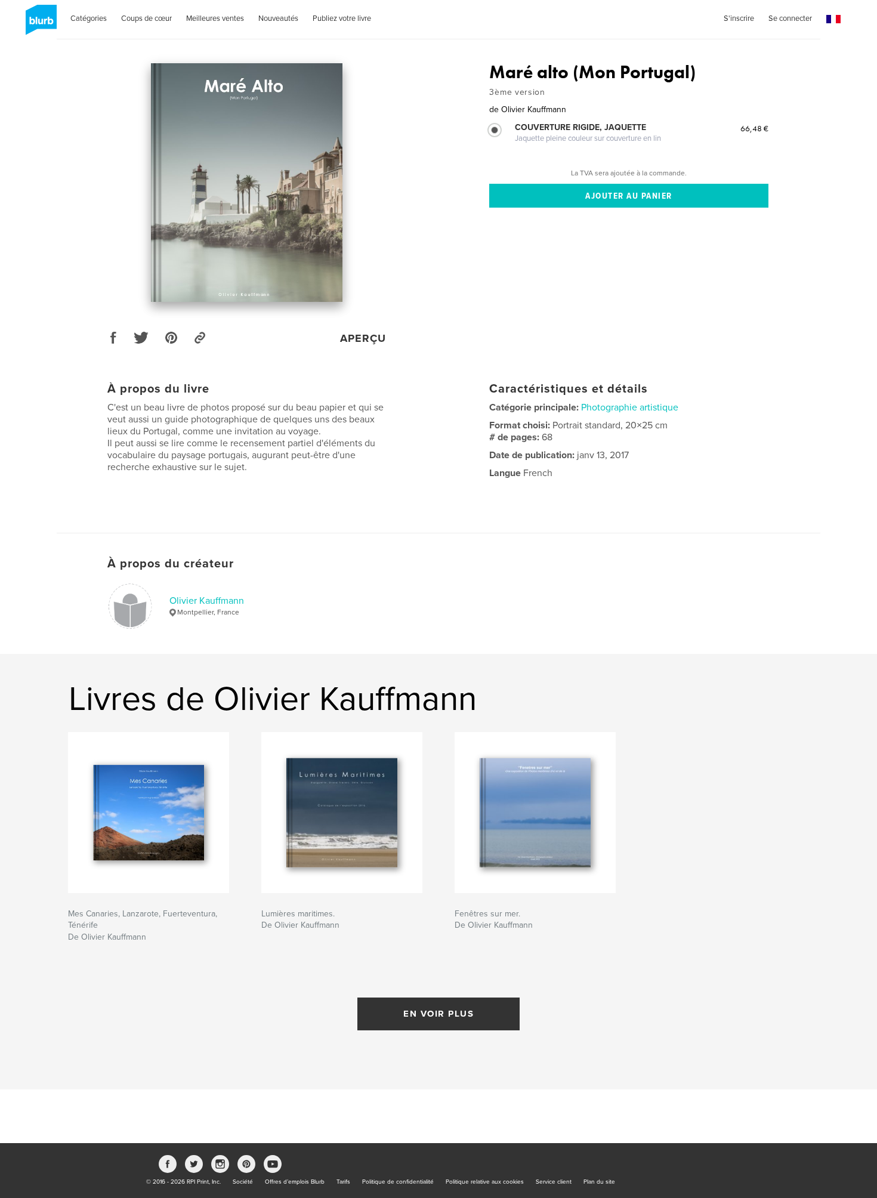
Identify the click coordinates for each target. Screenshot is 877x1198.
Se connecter (790, 18)
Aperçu (363, 338)
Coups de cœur (146, 18)
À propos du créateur (170, 564)
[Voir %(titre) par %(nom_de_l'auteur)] (247, 182)
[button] (833, 19)
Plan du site (599, 1181)
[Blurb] (39, 24)
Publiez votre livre (342, 18)
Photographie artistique (629, 407)
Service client (554, 1181)
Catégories (88, 18)
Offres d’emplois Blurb (295, 1181)
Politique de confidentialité (398, 1181)
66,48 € (754, 128)
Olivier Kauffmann (206, 601)
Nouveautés (278, 18)
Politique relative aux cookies (485, 1181)
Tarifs (343, 1181)
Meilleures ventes (215, 18)
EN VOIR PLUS (438, 1013)
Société (243, 1181)
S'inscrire (739, 18)
